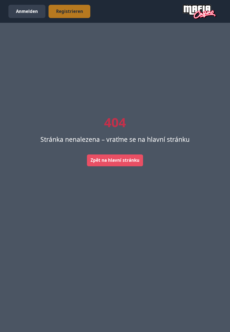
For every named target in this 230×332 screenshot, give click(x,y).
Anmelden (27, 11)
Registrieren (69, 11)
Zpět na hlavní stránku (115, 160)
